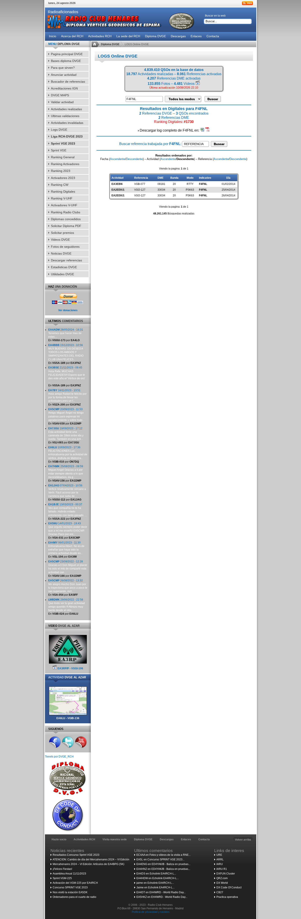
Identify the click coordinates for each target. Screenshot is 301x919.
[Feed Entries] (247, 3)
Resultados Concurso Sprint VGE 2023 (76, 854)
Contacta (204, 839)
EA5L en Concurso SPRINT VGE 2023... (160, 859)
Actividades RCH (84, 839)
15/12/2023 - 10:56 (66, 352)
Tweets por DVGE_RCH (59, 756)
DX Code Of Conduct (229, 887)
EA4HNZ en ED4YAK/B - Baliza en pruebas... (163, 869)
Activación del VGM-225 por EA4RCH (75, 882)
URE (219, 854)
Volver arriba (243, 839)
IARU (219, 864)
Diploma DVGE (110, 44)
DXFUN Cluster (225, 873)
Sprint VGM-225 (62, 878)
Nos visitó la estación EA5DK (70, 892)
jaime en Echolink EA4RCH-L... (155, 882)
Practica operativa (227, 897)
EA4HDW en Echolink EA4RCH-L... (157, 878)
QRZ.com (222, 878)
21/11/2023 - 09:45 (66, 374)
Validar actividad (62, 102)
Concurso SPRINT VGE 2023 (70, 887)
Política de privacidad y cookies (150, 911)
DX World (222, 882)
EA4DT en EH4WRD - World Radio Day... (161, 892)
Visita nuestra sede (114, 839)
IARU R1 (221, 869)
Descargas (167, 839)
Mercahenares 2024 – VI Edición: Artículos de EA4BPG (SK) (88, 864)
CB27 (219, 892)
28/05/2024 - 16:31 (65, 333)
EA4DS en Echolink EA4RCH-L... (156, 873)
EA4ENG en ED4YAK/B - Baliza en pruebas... (163, 864)
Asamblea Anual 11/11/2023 (69, 873)
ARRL (220, 859)
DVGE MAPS (60, 95)
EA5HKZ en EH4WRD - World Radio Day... (161, 897)
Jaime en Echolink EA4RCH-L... (155, 887)
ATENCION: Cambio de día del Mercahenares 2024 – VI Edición (91, 859)
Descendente (134, 159)
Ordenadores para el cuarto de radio (74, 897)
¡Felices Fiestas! (62, 869)
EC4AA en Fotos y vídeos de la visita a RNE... (163, 854)
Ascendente (117, 159)
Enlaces (186, 839)
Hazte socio (59, 839)
